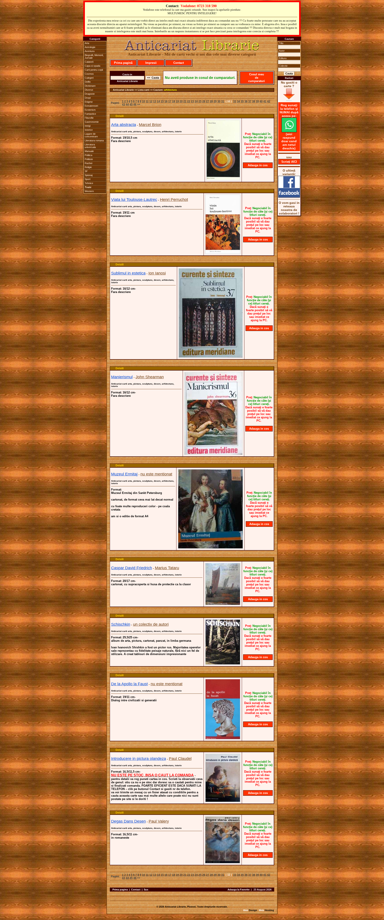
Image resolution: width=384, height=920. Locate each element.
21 (184, 101)
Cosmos (89, 73)
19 (177, 101)
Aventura (89, 51)
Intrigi (87, 125)
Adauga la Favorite (239, 889)
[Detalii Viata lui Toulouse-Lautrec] (223, 253)
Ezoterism (90, 109)
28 (211, 101)
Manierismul (122, 377)
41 (264, 101)
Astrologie (90, 47)
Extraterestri (91, 105)
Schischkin (120, 624)
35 (242, 101)
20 (181, 101)
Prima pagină (123, 62)
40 (261, 101)
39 (257, 101)
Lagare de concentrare (91, 135)
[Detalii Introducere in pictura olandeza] (223, 801)
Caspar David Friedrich (131, 568)
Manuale (89, 151)
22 (188, 101)
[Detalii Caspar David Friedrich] (223, 604)
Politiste (89, 159)
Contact (178, 62)
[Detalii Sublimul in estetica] (210, 357)
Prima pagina (120, 889)
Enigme (89, 101)
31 (222, 101)
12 (150, 101)
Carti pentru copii (94, 69)
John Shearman (150, 377)
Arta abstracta (123, 124)
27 (207, 101)
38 (253, 101)
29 (215, 101)
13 (154, 101)
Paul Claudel (180, 758)
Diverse (89, 89)
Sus (146, 889)
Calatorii (89, 61)
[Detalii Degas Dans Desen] (222, 862)
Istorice (89, 129)
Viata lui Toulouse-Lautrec (134, 199)
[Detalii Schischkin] (223, 663)
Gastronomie (92, 121)
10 (143, 101)
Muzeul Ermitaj (124, 474)
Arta (87, 43)
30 (218, 101)
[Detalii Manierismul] (213, 454)
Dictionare (90, 85)
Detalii (120, 116)
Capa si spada (92, 65)
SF (86, 171)
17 (169, 101)
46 (134, 104)
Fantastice (90, 113)
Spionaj (88, 175)
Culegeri (89, 77)
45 (131, 104)
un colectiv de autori (151, 624)
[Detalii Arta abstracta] (223, 179)
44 (127, 104)
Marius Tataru (167, 568)
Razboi (88, 163)
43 (123, 104)
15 (162, 101)
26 (203, 101)
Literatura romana (94, 140)
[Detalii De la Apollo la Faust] (223, 738)
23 (192, 101)
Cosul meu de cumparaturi (256, 78)
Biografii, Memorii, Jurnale (94, 56)
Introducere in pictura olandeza (138, 758)
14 (158, 101)
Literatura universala (90, 145)
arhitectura (170, 89)
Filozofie (89, 117)
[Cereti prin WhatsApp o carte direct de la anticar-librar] (289, 131)
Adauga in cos (258, 165)
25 (200, 101)
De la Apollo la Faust (129, 684)
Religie (88, 167)
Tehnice (89, 183)
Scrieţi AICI (289, 161)
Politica (88, 155)
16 (166, 101)
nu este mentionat (156, 474)
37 (249, 101)
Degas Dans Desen (128, 821)
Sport (87, 179)
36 (246, 101)
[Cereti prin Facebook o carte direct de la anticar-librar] (289, 196)
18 (173, 101)
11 (147, 101)
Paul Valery (159, 821)
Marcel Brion (150, 124)
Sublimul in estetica (128, 273)
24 (196, 101)
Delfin (88, 81)
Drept (88, 97)
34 (238, 101)
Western (89, 191)
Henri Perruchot (174, 199)
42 (268, 101)
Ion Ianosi (157, 273)
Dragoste (90, 93)
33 (234, 101)
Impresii (151, 62)
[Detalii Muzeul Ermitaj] (210, 547)
